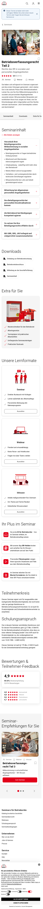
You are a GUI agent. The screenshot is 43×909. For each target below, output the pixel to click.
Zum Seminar (20, 780)
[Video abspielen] (21, 42)
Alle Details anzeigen (12, 135)
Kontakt (4, 854)
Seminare (8, 25)
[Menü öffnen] (39, 3)
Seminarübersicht (8, 817)
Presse (4, 844)
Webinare (5, 820)
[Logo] (4, 3)
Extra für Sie (37, 116)
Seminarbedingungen (9, 827)
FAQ (3, 857)
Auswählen (20, 411)
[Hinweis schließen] (37, 14)
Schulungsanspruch (9, 823)
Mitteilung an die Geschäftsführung (19, 270)
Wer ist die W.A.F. (8, 837)
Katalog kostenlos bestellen (12, 813)
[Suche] (27, 3)
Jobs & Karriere (7, 840)
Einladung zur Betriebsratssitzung (19, 259)
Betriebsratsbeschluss (15, 264)
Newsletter (6, 860)
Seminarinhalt (8, 116)
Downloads (23, 116)
